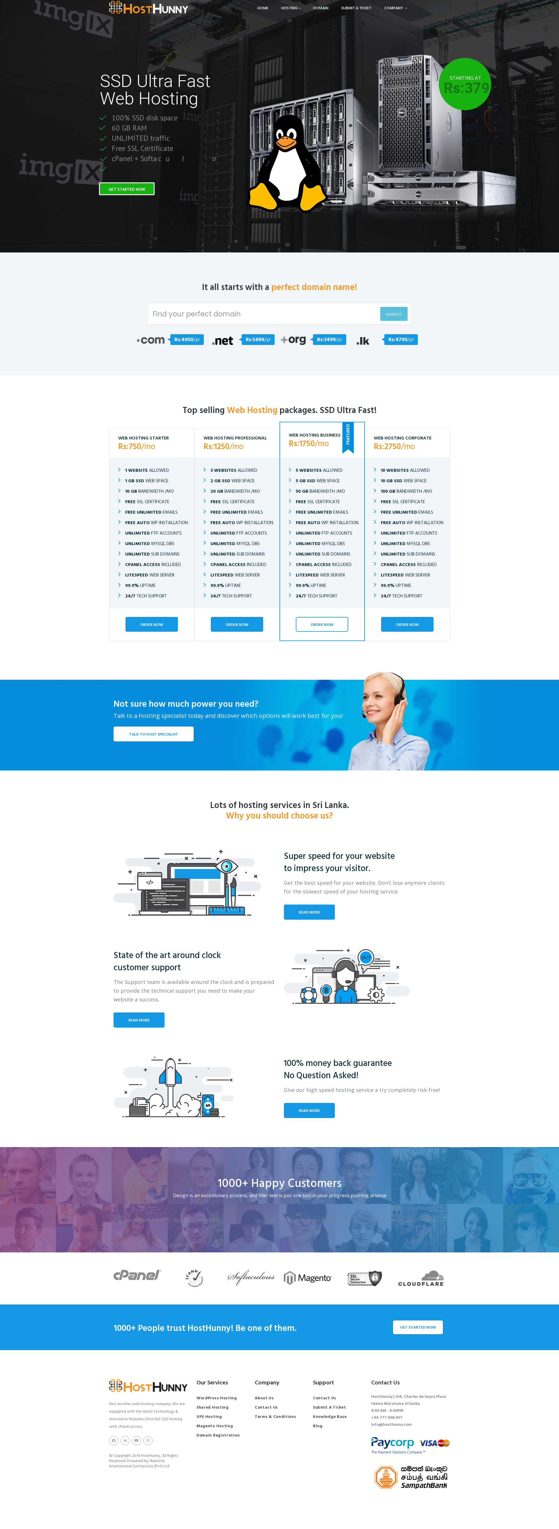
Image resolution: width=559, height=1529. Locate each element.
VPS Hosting (209, 1416)
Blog (318, 1426)
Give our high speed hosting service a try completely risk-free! (362, 1089)
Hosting (289, 8)
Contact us (266, 1407)
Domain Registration (218, 1435)
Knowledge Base (330, 1416)
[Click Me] (113, 1440)
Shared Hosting (213, 1407)
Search (394, 314)
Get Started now (418, 1327)
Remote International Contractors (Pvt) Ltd (139, 1463)
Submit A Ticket (356, 8)
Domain (320, 8)
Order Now (151, 624)
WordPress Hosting (217, 1398)
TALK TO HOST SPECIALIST (153, 734)
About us (264, 1398)
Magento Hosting (215, 1426)
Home (262, 8)
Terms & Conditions (275, 1416)
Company (394, 8)
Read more (309, 912)
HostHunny (150, 1455)
